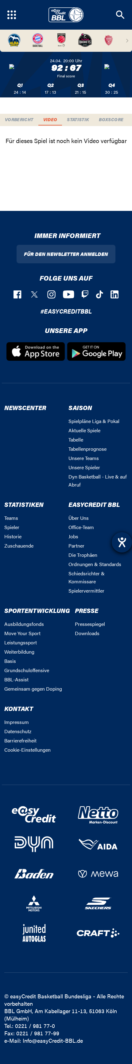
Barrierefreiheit (20, 740)
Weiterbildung (19, 651)
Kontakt (18, 708)
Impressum (16, 721)
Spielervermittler (86, 590)
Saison (80, 407)
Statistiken (24, 504)
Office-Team (81, 527)
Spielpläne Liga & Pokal (93, 421)
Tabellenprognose (87, 448)
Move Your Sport (22, 633)
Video (50, 119)
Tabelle (75, 439)
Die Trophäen (82, 554)
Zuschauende (18, 545)
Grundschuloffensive (26, 670)
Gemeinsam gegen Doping (33, 688)
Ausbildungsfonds (24, 623)
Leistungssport (20, 642)
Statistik (78, 119)
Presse (86, 610)
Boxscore (111, 119)
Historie (12, 536)
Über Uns (78, 517)
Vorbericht (19, 119)
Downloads (87, 633)
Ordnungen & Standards (94, 564)
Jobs (73, 536)
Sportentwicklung (37, 610)
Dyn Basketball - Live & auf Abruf (97, 480)
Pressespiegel (90, 623)
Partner (76, 545)
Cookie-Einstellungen (27, 749)
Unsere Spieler (84, 467)
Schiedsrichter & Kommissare (86, 577)
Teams (11, 517)
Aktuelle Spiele (84, 430)
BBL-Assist (16, 679)
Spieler (11, 527)
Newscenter (25, 407)
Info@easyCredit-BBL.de (53, 1040)
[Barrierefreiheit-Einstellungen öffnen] (122, 542)
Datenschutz (17, 731)
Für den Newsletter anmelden (66, 253)
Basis (10, 660)
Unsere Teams (83, 458)
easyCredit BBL (94, 504)
